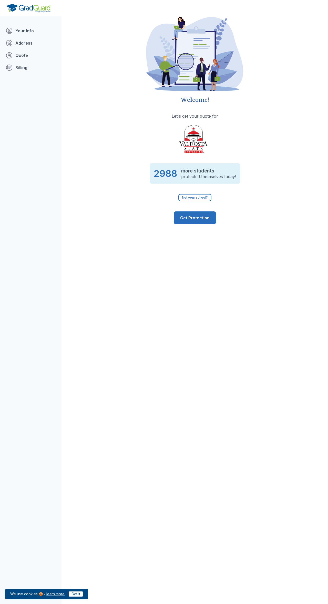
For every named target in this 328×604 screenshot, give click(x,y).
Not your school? (195, 197)
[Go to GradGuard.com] (28, 8)
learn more (55, 594)
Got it (75, 594)
